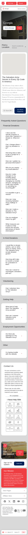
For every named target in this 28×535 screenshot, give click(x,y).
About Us (10, 532)
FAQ (19, 28)
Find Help (10, 3)
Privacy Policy (5, 511)
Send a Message (9, 28)
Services (17, 532)
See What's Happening (20, 110)
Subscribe (19, 463)
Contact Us (20, 452)
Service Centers (22, 8)
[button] (10, 404)
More (24, 532)
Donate (21, 3)
